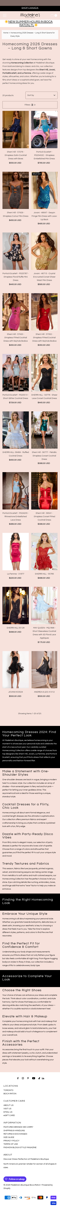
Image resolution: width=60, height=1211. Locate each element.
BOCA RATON (9, 1093)
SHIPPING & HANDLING (14, 1130)
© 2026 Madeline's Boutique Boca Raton (21, 1185)
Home (5, 33)
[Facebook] (17, 1078)
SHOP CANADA (30, 8)
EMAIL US (7, 1112)
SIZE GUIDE (8, 1137)
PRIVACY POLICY (11, 1141)
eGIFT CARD (9, 1115)
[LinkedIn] (43, 1078)
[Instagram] (23, 1078)
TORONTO (8, 1090)
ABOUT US (8, 1105)
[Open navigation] (5, 15)
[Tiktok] (39, 1078)
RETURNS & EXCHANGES (15, 1134)
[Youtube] (33, 1078)
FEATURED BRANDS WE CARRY (18, 1127)
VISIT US (7, 1108)
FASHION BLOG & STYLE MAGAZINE (20, 1147)
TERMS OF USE (10, 1144)
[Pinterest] (28, 1078)
